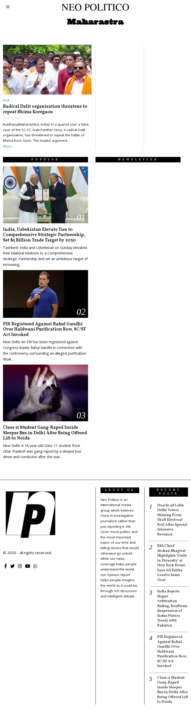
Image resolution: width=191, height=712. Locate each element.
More (7, 146)
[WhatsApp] (35, 566)
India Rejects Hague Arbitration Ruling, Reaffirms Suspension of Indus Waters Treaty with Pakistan (172, 608)
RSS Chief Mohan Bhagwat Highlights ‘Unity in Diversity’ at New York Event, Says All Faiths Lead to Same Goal (172, 563)
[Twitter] (12, 566)
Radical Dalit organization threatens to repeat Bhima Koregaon (45, 109)
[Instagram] (20, 566)
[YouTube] (27, 566)
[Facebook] (5, 566)
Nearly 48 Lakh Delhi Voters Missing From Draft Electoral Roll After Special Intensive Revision (172, 520)
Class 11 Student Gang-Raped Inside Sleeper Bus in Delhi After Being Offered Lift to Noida (45, 433)
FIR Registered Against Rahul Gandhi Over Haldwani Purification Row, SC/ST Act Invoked (44, 329)
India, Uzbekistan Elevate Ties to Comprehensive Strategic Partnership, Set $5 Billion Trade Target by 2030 (44, 235)
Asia (6, 100)
